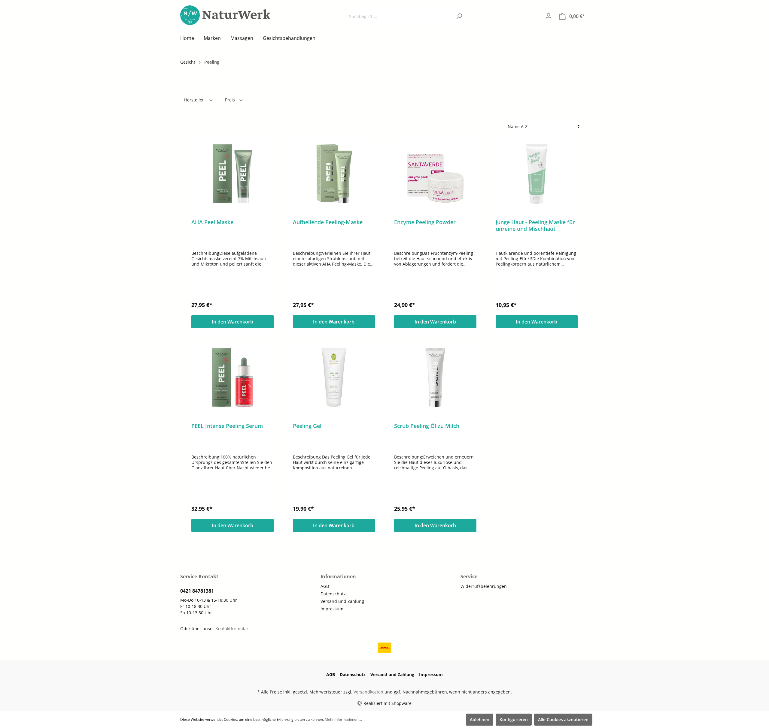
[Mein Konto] (548, 16)
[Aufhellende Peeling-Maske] (334, 174)
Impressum (332, 609)
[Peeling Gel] (334, 377)
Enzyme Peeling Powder (425, 222)
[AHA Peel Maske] (232, 174)
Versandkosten (368, 692)
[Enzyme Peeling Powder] (435, 174)
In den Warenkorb (232, 321)
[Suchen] (459, 16)
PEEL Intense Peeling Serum (227, 426)
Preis (230, 100)
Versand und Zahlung (342, 601)
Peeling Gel (307, 426)
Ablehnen (479, 719)
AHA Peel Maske (212, 222)
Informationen (338, 576)
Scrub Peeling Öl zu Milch (426, 426)
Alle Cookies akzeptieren (563, 719)
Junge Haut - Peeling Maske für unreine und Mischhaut (535, 225)
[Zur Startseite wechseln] (225, 15)
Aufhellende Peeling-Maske (328, 222)
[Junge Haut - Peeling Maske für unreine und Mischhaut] (537, 174)
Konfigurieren (514, 719)
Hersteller (194, 100)
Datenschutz (333, 594)
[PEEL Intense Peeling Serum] (232, 377)
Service (468, 576)
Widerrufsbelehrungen (483, 586)
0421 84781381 (197, 591)
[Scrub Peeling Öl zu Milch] (435, 377)
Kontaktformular (231, 628)
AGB (325, 586)
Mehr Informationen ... (343, 719)
